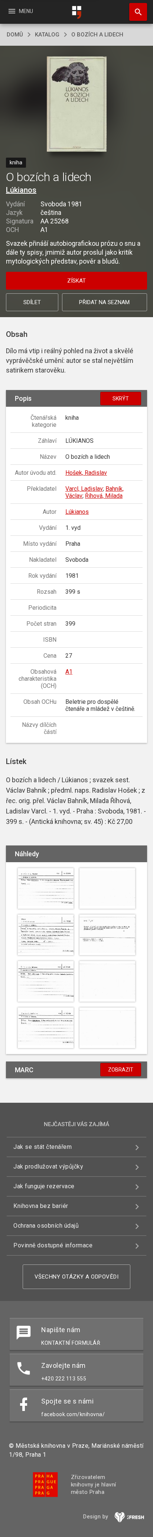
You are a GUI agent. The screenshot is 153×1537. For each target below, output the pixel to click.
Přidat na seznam (104, 302)
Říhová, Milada (104, 495)
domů (15, 34)
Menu (20, 11)
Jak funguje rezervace (44, 1186)
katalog (47, 34)
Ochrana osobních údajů (46, 1225)
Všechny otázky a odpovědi (77, 1276)
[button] (76, 105)
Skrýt (121, 399)
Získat (76, 280)
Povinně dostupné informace (52, 1245)
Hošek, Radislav (86, 472)
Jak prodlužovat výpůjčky (48, 1166)
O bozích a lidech (97, 34)
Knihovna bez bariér (40, 1205)
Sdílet (32, 302)
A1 (68, 671)
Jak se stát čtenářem (42, 1146)
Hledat (135, 11)
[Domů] (76, 12)
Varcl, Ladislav (84, 488)
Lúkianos (21, 190)
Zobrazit (120, 1070)
